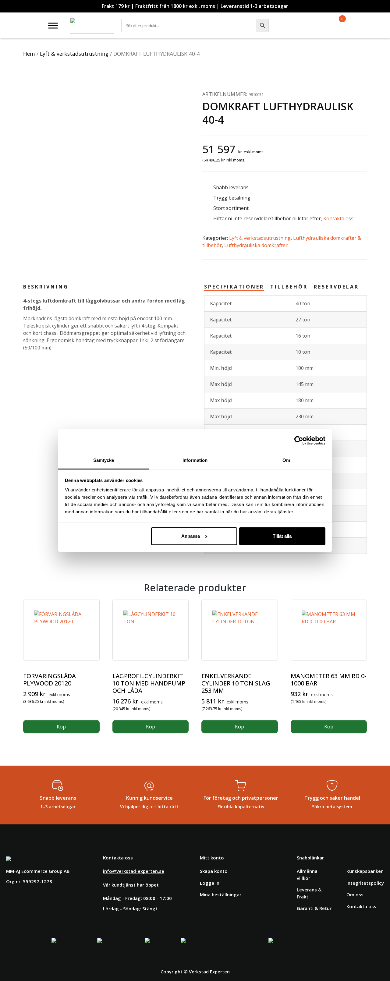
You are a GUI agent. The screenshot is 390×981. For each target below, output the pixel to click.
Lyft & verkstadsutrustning (74, 53)
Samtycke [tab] (103, 460)
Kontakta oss (338, 218)
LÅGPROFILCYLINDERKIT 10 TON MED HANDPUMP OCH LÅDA (148, 683)
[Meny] (53, 25)
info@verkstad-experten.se (133, 871)
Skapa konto (214, 871)
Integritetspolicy (365, 883)
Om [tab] (286, 460)
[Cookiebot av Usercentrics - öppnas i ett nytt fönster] (298, 440)
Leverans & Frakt (309, 893)
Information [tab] (195, 460)
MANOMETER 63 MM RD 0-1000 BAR (329, 679)
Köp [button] (61, 726)
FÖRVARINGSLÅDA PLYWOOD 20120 (49, 679)
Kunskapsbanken (365, 871)
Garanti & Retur (314, 908)
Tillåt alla (282, 536)
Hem (29, 53)
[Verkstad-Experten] (92, 21)
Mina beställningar (220, 894)
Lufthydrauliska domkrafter (256, 245)
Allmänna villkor (307, 874)
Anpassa (190, 536)
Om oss (354, 894)
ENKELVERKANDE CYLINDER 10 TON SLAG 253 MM (235, 683)
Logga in (209, 883)
